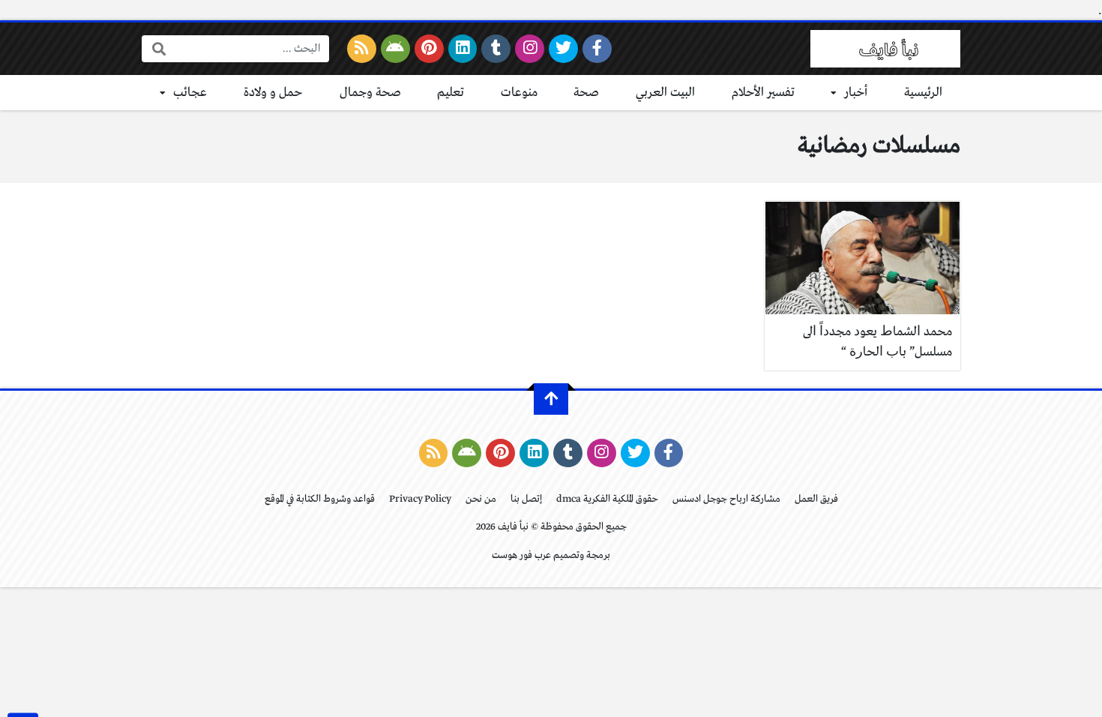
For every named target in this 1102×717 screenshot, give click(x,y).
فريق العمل (816, 499)
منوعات (519, 92)
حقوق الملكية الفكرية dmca (607, 499)
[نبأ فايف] (885, 49)
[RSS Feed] (361, 48)
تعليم (450, 92)
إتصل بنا (526, 499)
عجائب (190, 92)
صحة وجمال (370, 92)
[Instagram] (529, 48)
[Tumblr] (496, 48)
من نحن (481, 499)
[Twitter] (563, 48)
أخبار (855, 92)
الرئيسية (923, 92)
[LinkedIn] (463, 48)
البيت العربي (665, 92)
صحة (586, 92)
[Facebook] (597, 48)
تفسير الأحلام (763, 92)
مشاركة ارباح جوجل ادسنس (726, 499)
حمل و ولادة (273, 92)
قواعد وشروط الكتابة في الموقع (320, 499)
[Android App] (395, 48)
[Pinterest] (429, 48)
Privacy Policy (420, 499)
